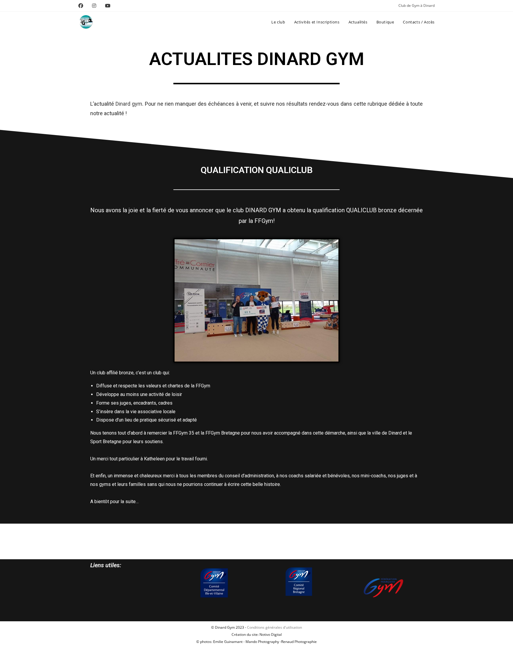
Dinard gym (128, 104)
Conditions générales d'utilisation (274, 627)
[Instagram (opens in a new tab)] (94, 6)
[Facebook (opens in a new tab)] (83, 6)
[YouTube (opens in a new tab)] (108, 6)
